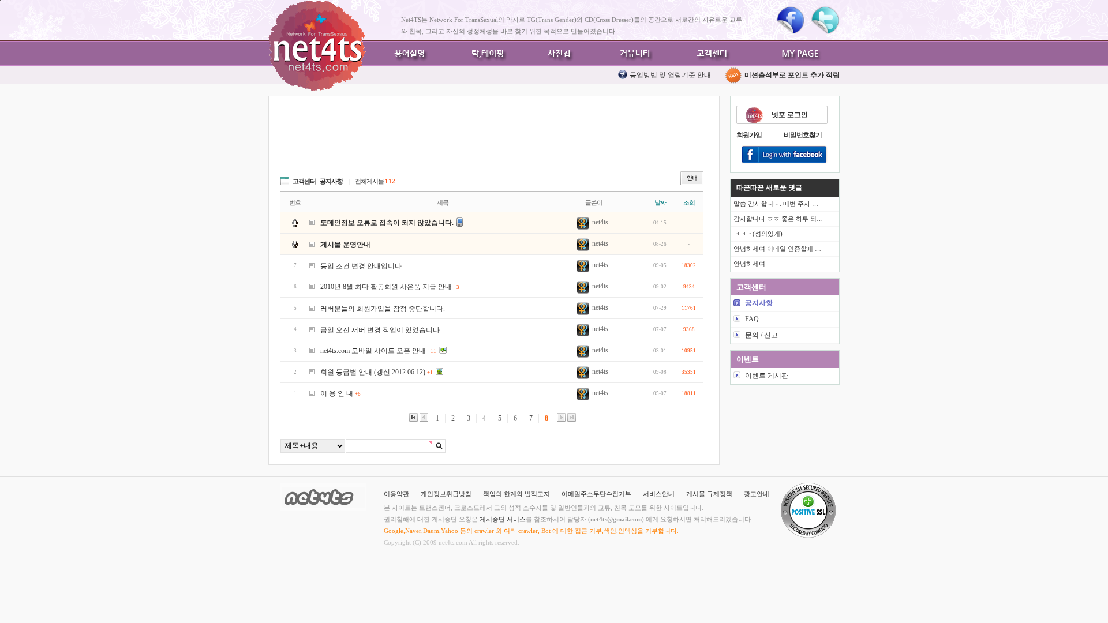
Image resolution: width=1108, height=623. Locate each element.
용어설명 (409, 53)
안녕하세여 (749, 263)
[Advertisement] (490, 140)
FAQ (752, 319)
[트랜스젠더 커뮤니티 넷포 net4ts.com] (317, 45)
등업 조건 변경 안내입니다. (361, 266)
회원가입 (749, 135)
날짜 (660, 202)
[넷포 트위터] (825, 20)
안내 (691, 178)
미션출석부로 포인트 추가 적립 (791, 75)
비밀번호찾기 (803, 135)
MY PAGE (802, 53)
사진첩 (559, 53)
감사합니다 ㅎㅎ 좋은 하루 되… (778, 218)
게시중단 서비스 (503, 519)
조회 (689, 202)
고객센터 (709, 53)
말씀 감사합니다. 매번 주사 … (775, 203)
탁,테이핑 (484, 53)
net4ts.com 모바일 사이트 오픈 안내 (378, 351)
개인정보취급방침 (446, 493)
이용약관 (396, 493)
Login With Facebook (785, 155)
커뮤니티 (634, 53)
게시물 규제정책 (709, 493)
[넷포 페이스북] (790, 20)
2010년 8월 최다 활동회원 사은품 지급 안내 (389, 287)
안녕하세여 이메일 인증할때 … (777, 248)
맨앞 (413, 417)
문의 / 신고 (761, 335)
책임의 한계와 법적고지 (516, 493)
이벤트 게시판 (766, 375)
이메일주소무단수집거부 (596, 493)
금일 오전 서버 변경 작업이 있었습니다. (380, 330)
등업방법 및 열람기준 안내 (670, 75)
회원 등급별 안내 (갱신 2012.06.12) (376, 372)
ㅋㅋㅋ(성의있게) (758, 233)
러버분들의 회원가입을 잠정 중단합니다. (382, 309)
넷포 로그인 (790, 115)
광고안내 (756, 493)
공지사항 (759, 303)
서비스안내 (659, 493)
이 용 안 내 (340, 393)
